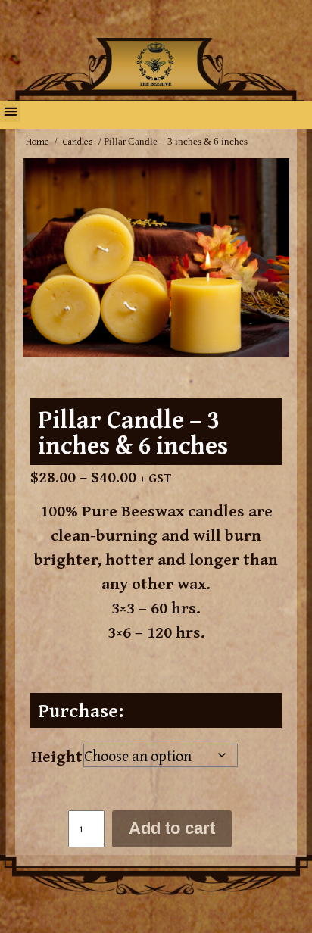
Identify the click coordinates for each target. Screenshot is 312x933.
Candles (78, 141)
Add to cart (172, 828)
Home (37, 141)
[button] (10, 111)
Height (57, 756)
